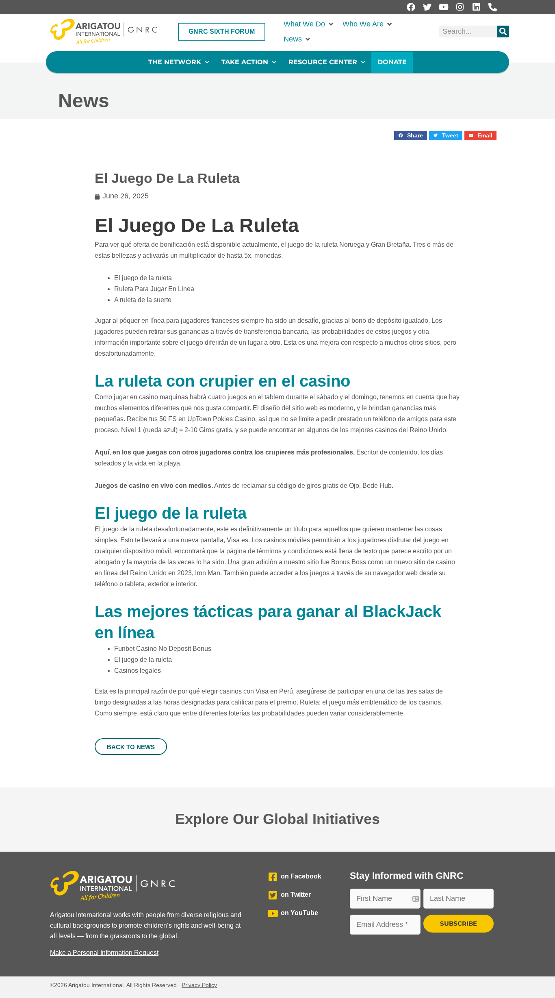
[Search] (503, 31)
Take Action (244, 62)
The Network (174, 62)
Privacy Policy (199, 985)
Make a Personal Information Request (104, 952)
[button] (309, 24)
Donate (392, 62)
